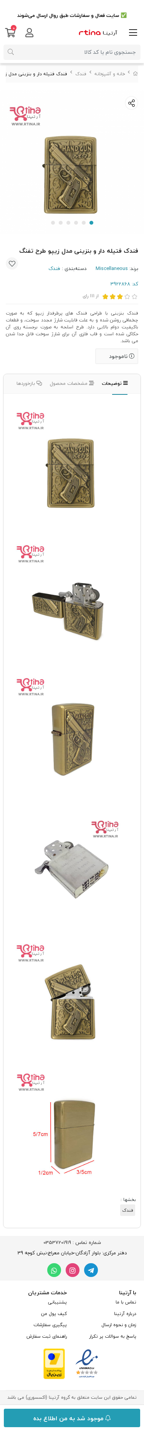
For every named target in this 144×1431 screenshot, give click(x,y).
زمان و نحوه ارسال (118, 1325)
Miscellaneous (112, 268)
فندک (80, 74)
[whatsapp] (54, 1270)
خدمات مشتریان (47, 1292)
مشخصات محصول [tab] (69, 383)
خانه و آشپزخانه (109, 74)
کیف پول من (54, 1314)
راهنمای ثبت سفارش (46, 1336)
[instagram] (72, 1270)
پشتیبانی (57, 1302)
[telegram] (91, 1270)
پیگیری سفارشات (50, 1325)
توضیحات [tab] (112, 383)
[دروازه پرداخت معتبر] (54, 1363)
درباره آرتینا (125, 1314)
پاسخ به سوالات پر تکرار (112, 1336)
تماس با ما (126, 1302)
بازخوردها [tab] (26, 383)
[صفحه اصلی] (135, 74)
